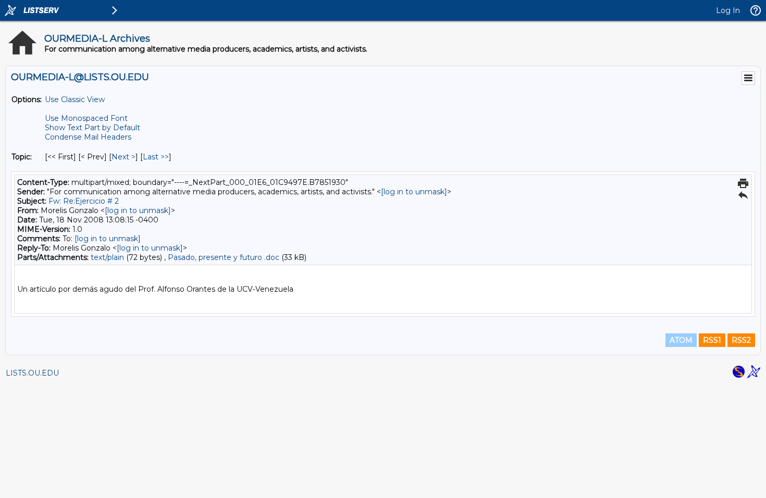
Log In (728, 10)
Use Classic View (75, 99)
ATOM (681, 340)
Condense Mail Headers (88, 137)
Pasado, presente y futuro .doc (223, 257)
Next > (123, 156)
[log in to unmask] (414, 191)
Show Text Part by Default (92, 127)
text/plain (107, 257)
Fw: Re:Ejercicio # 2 (83, 201)
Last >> (156, 156)
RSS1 (712, 340)
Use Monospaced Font (86, 118)
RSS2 (741, 340)
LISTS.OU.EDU (32, 373)
